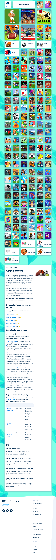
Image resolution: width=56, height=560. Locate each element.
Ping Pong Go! (11, 323)
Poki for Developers (37, 546)
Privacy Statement (37, 531)
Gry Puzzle (35, 511)
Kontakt (34, 526)
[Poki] (8, 3)
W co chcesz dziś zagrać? (9, 6)
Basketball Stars (11, 326)
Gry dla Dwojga (36, 508)
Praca (34, 555)
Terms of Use (36, 537)
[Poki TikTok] (3, 510)
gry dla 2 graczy (12, 399)
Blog (34, 552)
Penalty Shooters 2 (12, 317)
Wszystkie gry (36, 517)
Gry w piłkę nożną (12, 341)
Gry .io (34, 506)
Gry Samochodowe (37, 503)
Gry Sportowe (13, 267)
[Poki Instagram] (7, 510)
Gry (7, 267)
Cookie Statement (37, 534)
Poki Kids (35, 549)
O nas (34, 544)
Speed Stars (10, 314)
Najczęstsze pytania (37, 523)
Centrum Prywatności (38, 529)
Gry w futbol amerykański (14, 367)
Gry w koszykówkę (12, 352)
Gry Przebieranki (37, 514)
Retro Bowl (10, 320)
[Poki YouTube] (11, 510)
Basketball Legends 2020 (10, 434)
